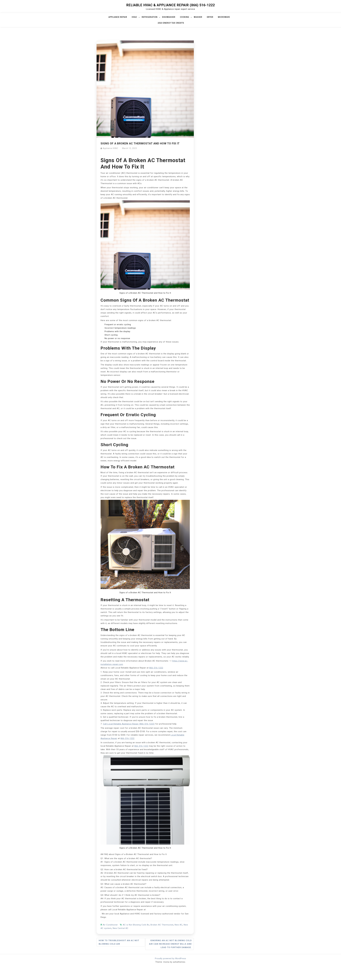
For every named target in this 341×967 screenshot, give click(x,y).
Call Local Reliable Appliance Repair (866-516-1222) (129, 724)
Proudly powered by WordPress (170, 958)
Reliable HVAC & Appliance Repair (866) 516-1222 (170, 5)
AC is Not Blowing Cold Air (136, 925)
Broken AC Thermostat (162, 925)
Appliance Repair (117, 17)
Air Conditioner (110, 925)
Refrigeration (149, 17)
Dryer (210, 17)
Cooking (184, 17)
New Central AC (120, 928)
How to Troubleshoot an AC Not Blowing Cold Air (119, 942)
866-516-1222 (156, 668)
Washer (198, 17)
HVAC (134, 17)
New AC (178, 925)
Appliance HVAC (110, 148)
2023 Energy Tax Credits (171, 23)
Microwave (224, 17)
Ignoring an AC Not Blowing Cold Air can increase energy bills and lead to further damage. (170, 944)
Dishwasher (168, 17)
